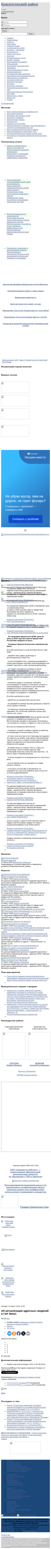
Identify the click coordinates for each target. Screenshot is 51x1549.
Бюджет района (13, 60)
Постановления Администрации (27, 1377)
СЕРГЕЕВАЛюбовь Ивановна (14, 1064)
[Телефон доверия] (15, 436)
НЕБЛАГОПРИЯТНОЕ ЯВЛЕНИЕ (20, 585)
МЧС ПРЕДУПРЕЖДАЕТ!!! (17, 602)
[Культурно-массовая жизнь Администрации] (8, 1227)
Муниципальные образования (19, 1469)
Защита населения (16, 600)
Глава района (12, 40)
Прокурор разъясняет (22, 938)
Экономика (11, 68)
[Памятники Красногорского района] (8, 1296)
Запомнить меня (7, 28)
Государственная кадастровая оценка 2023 (24, 134)
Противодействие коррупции (18, 74)
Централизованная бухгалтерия (20, 92)
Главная (10, 38)
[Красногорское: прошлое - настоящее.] (8, 1270)
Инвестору (11, 98)
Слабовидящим (7, 12)
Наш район (11, 44)
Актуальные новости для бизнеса (20, 778)
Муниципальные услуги (16, 58)
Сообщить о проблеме (25, 519)
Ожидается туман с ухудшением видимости (24, 782)
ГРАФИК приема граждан (26, 1075)
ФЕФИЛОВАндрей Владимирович (39, 1064)
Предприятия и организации (18, 1510)
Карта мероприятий (15, 114)
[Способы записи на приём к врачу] (15, 419)
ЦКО (8, 90)
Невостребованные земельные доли (22, 132)
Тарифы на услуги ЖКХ (16, 124)
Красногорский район (19, 4)
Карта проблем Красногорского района (22, 130)
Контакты (10, 84)
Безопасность (12, 52)
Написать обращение (27, 1071)
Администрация (13, 46)
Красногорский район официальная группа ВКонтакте (25, 284)
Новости (10, 42)
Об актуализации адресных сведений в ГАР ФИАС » (21, 1436)
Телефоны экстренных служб (18, 116)
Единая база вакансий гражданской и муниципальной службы (25, 325)
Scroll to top (5, 1535)
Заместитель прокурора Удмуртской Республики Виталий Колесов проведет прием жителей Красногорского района (24, 935)
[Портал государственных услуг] (15, 393)
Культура (10, 56)
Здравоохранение (14, 72)
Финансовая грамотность (25, 298)
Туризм (9, 100)
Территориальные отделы (17, 70)
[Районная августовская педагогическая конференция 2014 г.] (8, 1286)
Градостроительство (34, 1207)
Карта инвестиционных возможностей (22, 112)
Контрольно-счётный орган (18, 66)
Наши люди (11, 1504)
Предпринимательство (17, 780)
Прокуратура (12, 122)
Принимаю (5, 1547)
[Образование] (8, 1249)
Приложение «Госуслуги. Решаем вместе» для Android (25, 311)
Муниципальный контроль (17, 88)
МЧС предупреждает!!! (16, 622)
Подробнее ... (29, 600)
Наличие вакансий (8, 860)
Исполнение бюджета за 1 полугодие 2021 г (24, 1425)
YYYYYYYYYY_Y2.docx (16, 1383)
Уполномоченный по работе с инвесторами (25, 291)
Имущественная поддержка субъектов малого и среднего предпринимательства (26, 127)
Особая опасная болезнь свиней (20, 846)
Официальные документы (17, 78)
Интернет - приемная (15, 50)
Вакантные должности (22, 862)
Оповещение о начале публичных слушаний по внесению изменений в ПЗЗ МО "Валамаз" (26, 1428)
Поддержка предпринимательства (21, 76)
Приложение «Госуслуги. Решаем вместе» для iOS (25, 317)
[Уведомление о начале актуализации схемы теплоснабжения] (25, 534)
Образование (12, 64)
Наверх (4, 1439)
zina (8, 1319)
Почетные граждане (15, 86)
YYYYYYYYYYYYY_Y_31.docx (19, 1385)
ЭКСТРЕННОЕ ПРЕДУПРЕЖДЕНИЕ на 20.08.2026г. (27, 633)
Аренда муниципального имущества (22, 1003)
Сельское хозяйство (15, 80)
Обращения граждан (15, 1490)
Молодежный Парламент (17, 62)
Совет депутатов (14, 54)
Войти (4, 31)
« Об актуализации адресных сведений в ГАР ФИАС (23, 1434)
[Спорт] (8, 1235)
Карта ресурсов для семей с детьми (25, 304)
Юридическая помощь (16, 120)
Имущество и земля (15, 96)
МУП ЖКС (11, 94)
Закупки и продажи (14, 82)
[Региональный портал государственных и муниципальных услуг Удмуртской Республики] (15, 406)
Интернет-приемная (15, 118)
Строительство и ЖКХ (16, 48)
